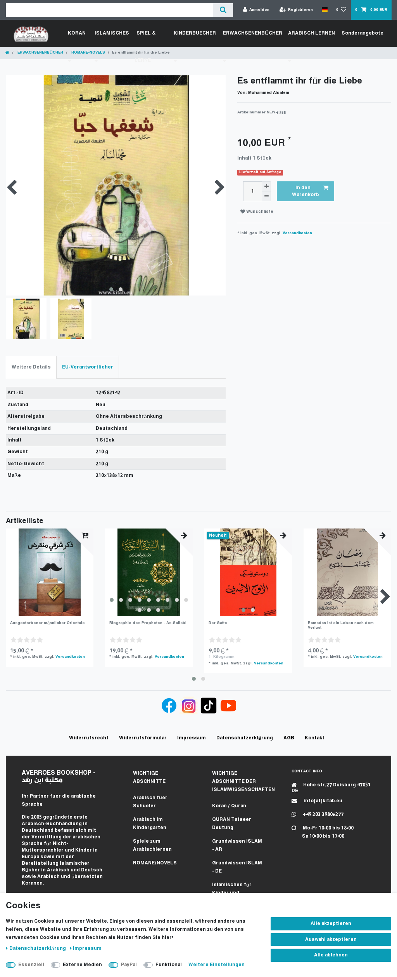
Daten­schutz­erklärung (38, 948)
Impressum (87, 948)
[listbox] (149, 572)
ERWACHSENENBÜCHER (39, 52)
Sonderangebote (362, 33)
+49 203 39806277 (322, 814)
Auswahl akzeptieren (331, 939)
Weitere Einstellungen (216, 965)
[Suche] (223, 10)
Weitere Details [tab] (31, 367)
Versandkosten (297, 233)
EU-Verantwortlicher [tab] (87, 367)
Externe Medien (82, 965)
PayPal (129, 965)
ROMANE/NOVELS (155, 863)
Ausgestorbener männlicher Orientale (47, 623)
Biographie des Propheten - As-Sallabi (147, 623)
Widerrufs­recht (89, 738)
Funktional (168, 965)
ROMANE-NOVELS (87, 52)
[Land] (324, 9)
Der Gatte (218, 623)
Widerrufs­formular (143, 738)
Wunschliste (259, 211)
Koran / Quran (229, 806)
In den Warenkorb (305, 191)
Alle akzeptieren (331, 924)
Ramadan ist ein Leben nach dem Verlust (341, 625)
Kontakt (315, 738)
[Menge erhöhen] (266, 186)
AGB (288, 738)
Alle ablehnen (331, 955)
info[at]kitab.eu (322, 801)
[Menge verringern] (266, 196)
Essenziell (31, 965)
